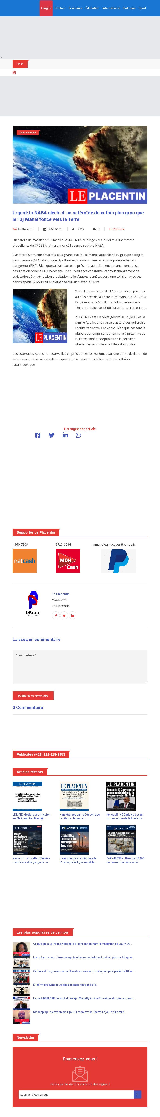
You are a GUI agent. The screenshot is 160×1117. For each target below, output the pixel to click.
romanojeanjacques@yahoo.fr (114, 544)
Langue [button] (46, 8)
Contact (60, 8)
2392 (81, 229)
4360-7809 (20, 544)
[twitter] (64, 615)
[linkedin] (72, 615)
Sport (142, 8)
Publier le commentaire (33, 695)
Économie (75, 8)
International (111, 8)
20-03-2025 (56, 229)
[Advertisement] (80, 27)
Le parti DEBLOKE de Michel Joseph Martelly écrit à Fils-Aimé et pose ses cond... (84, 998)
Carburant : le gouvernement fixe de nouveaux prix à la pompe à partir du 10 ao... (84, 971)
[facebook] (56, 615)
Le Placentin (23, 229)
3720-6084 (63, 544)
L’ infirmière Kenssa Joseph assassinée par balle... (65, 984)
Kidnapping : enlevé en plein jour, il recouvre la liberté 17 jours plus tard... (79, 1012)
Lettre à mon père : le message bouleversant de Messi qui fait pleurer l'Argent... (83, 957)
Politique (129, 8)
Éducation (92, 8)
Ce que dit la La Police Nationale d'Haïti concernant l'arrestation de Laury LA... (82, 943)
